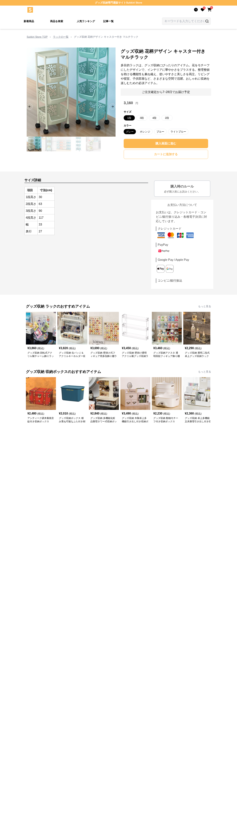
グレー (130, 131)
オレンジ (145, 131)
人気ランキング (86, 21)
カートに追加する (166, 154)
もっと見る (204, 306)
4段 (154, 117)
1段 (129, 117)
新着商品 (29, 21)
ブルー (160, 131)
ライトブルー (178, 131)
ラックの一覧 (61, 36)
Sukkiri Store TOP (37, 36)
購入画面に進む (166, 143)
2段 (167, 117)
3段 (142, 117)
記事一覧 (108, 21)
